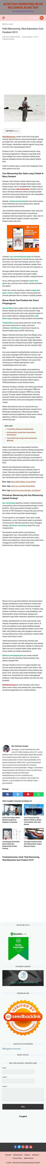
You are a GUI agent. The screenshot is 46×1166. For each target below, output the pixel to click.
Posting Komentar (8, 39)
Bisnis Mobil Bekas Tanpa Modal (23, 482)
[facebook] (7, 794)
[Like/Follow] (15, 1148)
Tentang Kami (17, 1155)
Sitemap (27, 1155)
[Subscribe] (30, 1148)
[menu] (4, 17)
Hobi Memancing (8, 137)
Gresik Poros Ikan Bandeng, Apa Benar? (26, 490)
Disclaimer (35, 1155)
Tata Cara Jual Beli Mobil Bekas (23, 486)
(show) (16, 131)
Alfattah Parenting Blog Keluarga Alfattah (23, 5)
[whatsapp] (38, 794)
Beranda (8, 1155)
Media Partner (28, 1158)
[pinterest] (28, 794)
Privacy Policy (17, 1158)
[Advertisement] (23, 66)
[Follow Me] (19, 1148)
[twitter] (18, 794)
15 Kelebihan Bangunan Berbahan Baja (20, 429)
